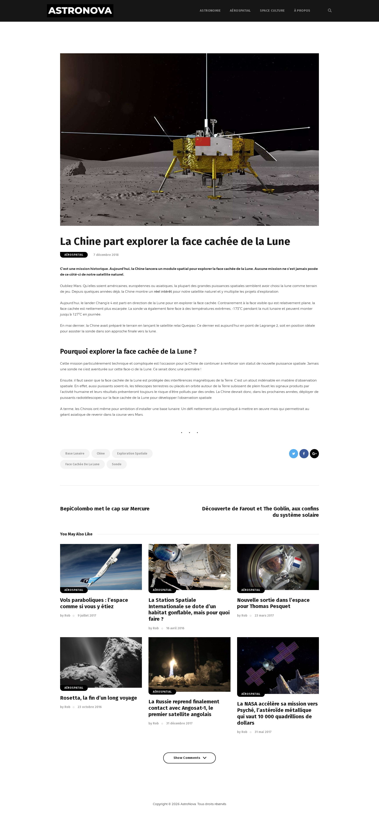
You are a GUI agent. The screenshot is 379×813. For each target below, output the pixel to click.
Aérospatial (73, 254)
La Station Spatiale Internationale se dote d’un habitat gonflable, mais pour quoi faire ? (189, 609)
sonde (117, 464)
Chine (101, 453)
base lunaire (74, 453)
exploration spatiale (132, 453)
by (65, 615)
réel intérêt (163, 292)
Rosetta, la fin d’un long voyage (98, 698)
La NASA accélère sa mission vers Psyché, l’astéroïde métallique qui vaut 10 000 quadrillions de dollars (277, 713)
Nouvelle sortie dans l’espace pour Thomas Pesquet (273, 603)
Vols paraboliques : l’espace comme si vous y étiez (94, 603)
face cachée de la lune (82, 464)
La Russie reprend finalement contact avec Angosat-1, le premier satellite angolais (183, 708)
